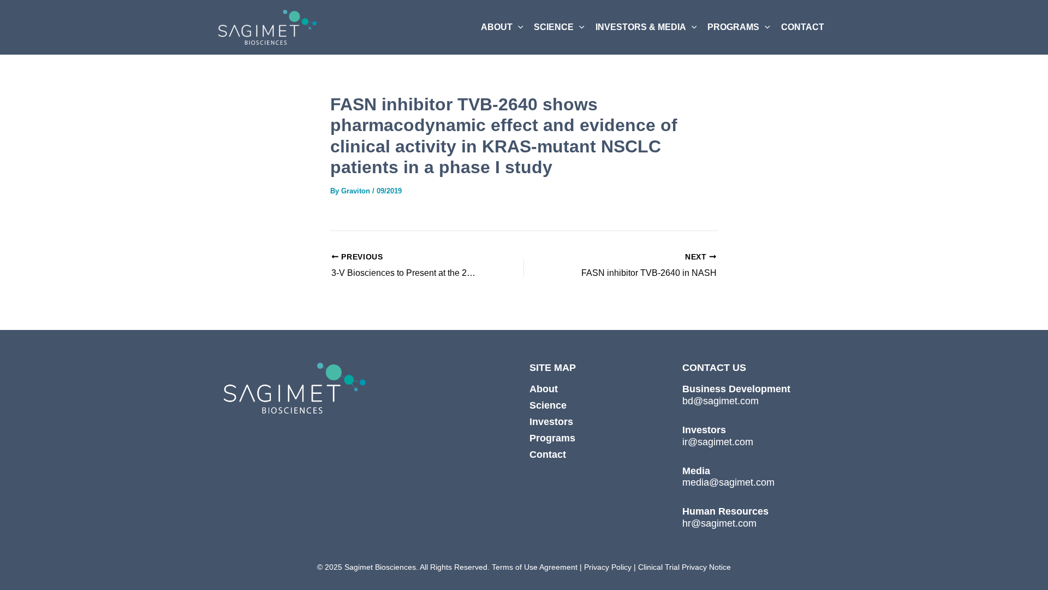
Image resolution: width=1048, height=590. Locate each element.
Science (548, 405)
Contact (547, 454)
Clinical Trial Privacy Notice (684, 567)
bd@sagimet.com (720, 401)
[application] (518, 27)
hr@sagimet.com (719, 523)
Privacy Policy (607, 567)
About (543, 389)
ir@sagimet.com (717, 441)
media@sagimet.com (728, 482)
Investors (551, 421)
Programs (552, 438)
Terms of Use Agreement (534, 567)
